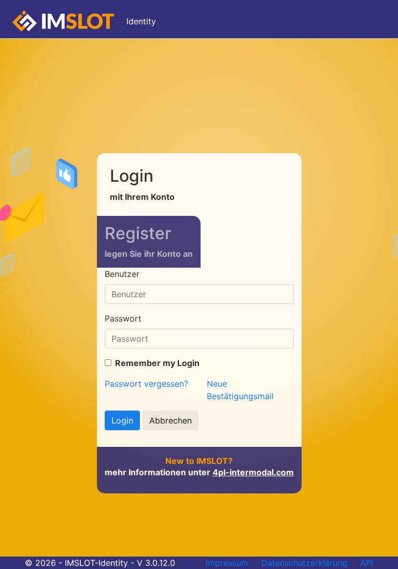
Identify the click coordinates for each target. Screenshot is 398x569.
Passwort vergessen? (146, 383)
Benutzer (122, 274)
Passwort (123, 318)
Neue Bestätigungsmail (240, 389)
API (366, 563)
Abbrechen (170, 420)
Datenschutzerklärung (304, 563)
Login (122, 420)
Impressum (227, 563)
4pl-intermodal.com (253, 472)
